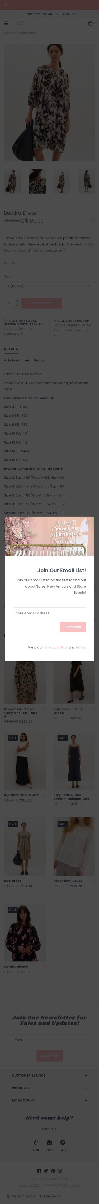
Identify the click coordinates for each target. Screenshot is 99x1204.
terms (81, 647)
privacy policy (56, 647)
